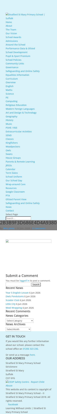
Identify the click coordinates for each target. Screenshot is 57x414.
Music (9, 123)
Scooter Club (12, 300)
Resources (11, 188)
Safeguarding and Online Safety (23, 71)
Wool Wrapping (14, 307)
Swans (9, 153)
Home (9, 22)
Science (10, 93)
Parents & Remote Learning (20, 161)
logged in (24, 280)
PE (7, 97)
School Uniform (14, 176)
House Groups (13, 157)
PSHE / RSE (11, 127)
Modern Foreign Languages (20, 108)
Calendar (10, 169)
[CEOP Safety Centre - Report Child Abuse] (28, 385)
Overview (11, 82)
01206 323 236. (31, 348)
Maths (9, 89)
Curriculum (12, 78)
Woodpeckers (13, 146)
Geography (11, 116)
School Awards (13, 37)
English (9, 86)
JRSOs (9, 165)
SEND (9, 135)
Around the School (15, 44)
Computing (11, 101)
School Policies (13, 59)
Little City (11, 303)
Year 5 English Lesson (17, 292)
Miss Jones (8, 228)
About (9, 25)
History (9, 120)
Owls (8, 150)
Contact (10, 210)
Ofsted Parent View (16, 199)
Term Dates (12, 172)
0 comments (38, 228)
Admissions (12, 40)
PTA (8, 195)
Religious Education (16, 105)
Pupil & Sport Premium (18, 56)
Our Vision (11, 33)
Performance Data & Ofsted (20, 48)
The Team (11, 29)
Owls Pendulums (15, 296)
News (9, 206)
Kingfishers (12, 142)
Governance (12, 67)
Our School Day (14, 180)
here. (32, 354)
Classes (10, 138)
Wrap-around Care (15, 184)
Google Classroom (15, 191)
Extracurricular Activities (19, 131)
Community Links (15, 63)
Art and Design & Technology (21, 112)
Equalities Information (17, 74)
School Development (16, 52)
